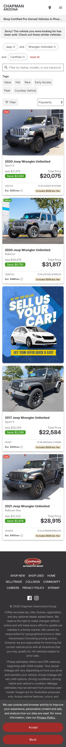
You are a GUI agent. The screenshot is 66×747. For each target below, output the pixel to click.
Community (51, 581)
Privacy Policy (33, 587)
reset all (35, 57)
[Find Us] (49, 7)
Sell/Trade (14, 581)
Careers (13, 587)
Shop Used (36, 575)
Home (51, 575)
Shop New (17, 575)
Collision (33, 581)
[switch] (60, 7)
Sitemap (53, 587)
